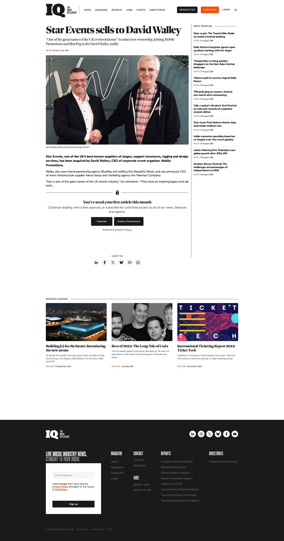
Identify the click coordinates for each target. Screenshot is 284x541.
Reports (117, 10)
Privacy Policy (83, 529)
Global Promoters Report (177, 478)
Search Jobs (141, 484)
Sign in (129, 230)
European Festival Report (177, 461)
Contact (138, 460)
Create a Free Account (129, 221)
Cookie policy (98, 529)
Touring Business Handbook (179, 495)
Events (141, 10)
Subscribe (209, 9)
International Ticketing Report (180, 489)
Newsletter (187, 9)
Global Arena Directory (223, 461)
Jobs (129, 10)
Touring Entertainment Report (180, 500)
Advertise (139, 465)
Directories (157, 10)
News (87, 10)
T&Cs (109, 529)
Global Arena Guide (173, 467)
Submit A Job (142, 490)
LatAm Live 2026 (171, 484)
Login (226, 9)
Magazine (101, 10)
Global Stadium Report (175, 473)
